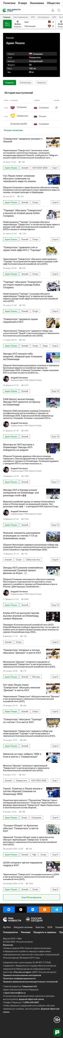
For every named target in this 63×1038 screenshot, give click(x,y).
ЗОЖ (49, 927)
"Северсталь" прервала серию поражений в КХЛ (20, 320)
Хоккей (10, 38)
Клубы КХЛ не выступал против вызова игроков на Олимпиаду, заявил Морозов (21, 616)
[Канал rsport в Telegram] (56, 910)
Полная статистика (13, 130)
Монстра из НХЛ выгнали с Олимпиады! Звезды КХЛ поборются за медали (18, 447)
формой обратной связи (31, 999)
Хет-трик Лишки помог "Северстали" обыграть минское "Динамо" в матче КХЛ (21, 687)
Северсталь (35, 57)
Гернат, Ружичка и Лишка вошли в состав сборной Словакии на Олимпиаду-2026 (22, 791)
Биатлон (40, 927)
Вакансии (8, 945)
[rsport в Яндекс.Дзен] (21, 910)
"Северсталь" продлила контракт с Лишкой (23, 140)
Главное (6, 17)
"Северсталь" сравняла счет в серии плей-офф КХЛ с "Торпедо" (22, 249)
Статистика (25, 82)
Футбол (7, 927)
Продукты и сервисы (44, 932)
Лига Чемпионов (20, 17)
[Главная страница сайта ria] (3, 10)
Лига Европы (43, 17)
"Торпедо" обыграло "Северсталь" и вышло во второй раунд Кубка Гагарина (22, 213)
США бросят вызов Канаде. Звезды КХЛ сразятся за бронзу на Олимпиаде (21, 402)
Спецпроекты (10, 932)
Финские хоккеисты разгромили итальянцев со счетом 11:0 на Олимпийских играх (21, 536)
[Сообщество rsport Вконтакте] (33, 910)
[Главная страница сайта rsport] (18, 10)
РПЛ (33, 17)
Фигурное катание (23, 927)
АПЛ (54, 17)
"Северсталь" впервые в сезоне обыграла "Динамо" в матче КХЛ (22, 651)
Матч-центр (7, 24)
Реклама (25, 932)
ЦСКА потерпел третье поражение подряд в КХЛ (22, 864)
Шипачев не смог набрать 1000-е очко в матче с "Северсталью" (22, 755)
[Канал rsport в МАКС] (9, 910)
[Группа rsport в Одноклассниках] (44, 910)
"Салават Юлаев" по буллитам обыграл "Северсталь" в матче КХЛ (20, 828)
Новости (41, 82)
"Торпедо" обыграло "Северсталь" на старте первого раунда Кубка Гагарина (22, 285)
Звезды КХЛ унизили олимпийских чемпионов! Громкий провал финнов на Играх (23, 570)
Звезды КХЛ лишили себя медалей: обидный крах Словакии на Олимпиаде (22, 356)
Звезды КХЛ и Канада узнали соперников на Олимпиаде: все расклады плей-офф (21, 493)
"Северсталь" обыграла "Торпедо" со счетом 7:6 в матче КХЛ (22, 721)
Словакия (22, 107)
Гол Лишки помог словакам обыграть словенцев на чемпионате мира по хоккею (19, 178)
